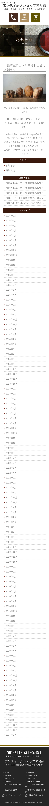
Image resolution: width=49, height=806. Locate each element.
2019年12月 (12, 611)
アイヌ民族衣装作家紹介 (13, 785)
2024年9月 (11, 329)
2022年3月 (11, 478)
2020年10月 (12, 562)
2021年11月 (12, 497)
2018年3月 (11, 710)
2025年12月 (12, 255)
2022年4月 (11, 473)
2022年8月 (11, 453)
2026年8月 (11, 216)
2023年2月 (11, 423)
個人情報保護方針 (11, 790)
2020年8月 (11, 572)
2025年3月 (11, 300)
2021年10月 (12, 502)
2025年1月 (11, 309)
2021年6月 (11, 522)
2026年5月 (11, 230)
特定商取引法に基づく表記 (35, 791)
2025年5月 (11, 290)
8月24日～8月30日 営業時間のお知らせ (26, 183)
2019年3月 (11, 656)
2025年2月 (11, 305)
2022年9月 (11, 448)
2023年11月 (12, 379)
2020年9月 (11, 567)
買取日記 (10, 170)
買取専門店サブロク (36, 795)
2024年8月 (11, 334)
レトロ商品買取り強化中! (34, 786)
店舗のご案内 (32, 775)
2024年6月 (11, 344)
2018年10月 (12, 680)
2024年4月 (11, 354)
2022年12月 (12, 433)
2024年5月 (11, 349)
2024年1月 (11, 369)
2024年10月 (12, 324)
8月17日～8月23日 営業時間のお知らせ (26, 188)
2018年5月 (11, 705)
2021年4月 (11, 532)
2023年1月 (11, 428)
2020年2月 (11, 601)
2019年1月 (11, 665)
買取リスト (31, 778)
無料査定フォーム (34, 782)
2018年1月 (11, 720)
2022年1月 (11, 487)
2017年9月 (11, 735)
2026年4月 (11, 235)
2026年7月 (11, 220)
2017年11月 (12, 730)
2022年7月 (11, 458)
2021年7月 (11, 517)
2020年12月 (12, 552)
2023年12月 (12, 374)
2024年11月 (12, 319)
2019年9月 (11, 626)
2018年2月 (11, 715)
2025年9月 (11, 270)
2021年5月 (11, 527)
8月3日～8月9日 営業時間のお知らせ (25, 198)
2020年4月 (11, 591)
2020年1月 (11, 606)
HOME (6, 772)
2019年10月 (12, 621)
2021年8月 (11, 512)
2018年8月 (11, 690)
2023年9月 (11, 389)
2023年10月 (12, 384)
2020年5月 (11, 586)
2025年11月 (12, 260)
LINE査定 (7, 782)
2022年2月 (11, 483)
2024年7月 (11, 339)
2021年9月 (11, 507)
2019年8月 (11, 631)
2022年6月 (11, 463)
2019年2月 (11, 661)
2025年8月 (11, 275)
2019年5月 (11, 646)
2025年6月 (11, 285)
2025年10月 (12, 265)
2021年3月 (11, 537)
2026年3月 (11, 240)
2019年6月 (11, 641)
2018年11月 (12, 675)
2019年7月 (11, 636)
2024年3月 (11, 359)
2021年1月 (11, 547)
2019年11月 (12, 616)
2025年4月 (11, 295)
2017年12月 (12, 725)
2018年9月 (11, 685)
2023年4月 (11, 413)
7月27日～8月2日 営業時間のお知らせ (25, 203)
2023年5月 (11, 408)
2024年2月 (11, 364)
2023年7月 (11, 398)
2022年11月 (12, 438)
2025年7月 (11, 280)
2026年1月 (11, 250)
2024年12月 (12, 314)
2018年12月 (12, 670)
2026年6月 (11, 225)
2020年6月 (11, 581)
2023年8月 (11, 394)
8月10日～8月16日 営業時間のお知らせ (26, 193)
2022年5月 (11, 468)
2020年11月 (12, 557)
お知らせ (10, 165)
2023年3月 (11, 418)
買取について (9, 778)
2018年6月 (11, 700)
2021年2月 (11, 542)
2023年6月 (11, 403)
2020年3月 (11, 596)
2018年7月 (11, 695)
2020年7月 (11, 576)
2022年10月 (12, 443)
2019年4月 (11, 651)
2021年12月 (12, 492)
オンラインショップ (13, 795)
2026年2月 (11, 245)
